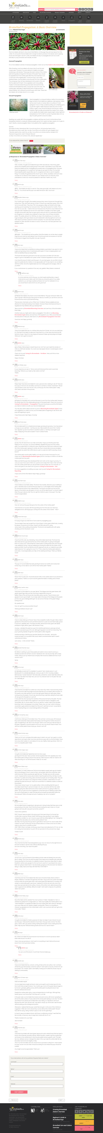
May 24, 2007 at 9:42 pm (21, 382)
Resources (26, 12)
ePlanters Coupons (45, 12)
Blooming (21, 20)
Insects (63, 20)
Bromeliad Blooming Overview (33, 308)
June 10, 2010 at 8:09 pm (21, 876)
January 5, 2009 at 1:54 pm (22, 717)
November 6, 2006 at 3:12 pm (23, 232)
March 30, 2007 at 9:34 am (22, 367)
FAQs (34, 12)
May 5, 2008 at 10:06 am (21, 589)
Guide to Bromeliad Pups (56, 65)
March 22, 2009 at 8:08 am (22, 735)
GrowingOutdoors (55, 21)
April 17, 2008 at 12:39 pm (21, 562)
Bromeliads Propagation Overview (49, 316)
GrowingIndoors (47, 21)
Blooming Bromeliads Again (49, 408)
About (79, 12)
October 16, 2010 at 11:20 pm (26, 950)
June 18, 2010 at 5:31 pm (21, 918)
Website (13, 1084)
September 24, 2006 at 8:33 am (23, 187)
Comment (14, 1061)
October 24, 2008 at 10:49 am (23, 669)
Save (32, 140)
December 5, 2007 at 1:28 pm (23, 519)
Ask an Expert (84, 1122)
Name (13, 1069)
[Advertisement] (65, 3)
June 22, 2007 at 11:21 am (21, 441)
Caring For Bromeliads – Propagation (26, 404)
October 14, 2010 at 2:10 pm (22, 935)
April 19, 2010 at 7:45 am (21, 855)
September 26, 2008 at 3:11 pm (23, 650)
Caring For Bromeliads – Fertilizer (35, 353)
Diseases (38, 20)
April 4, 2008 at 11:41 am (21, 538)
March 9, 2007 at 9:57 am (21, 294)
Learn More (84, 62)
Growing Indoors (57, 1113)
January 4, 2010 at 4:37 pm (22, 841)
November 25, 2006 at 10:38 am (23, 247)
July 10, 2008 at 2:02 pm (21, 618)
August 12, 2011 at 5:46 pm (22, 979)
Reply (16, 180)
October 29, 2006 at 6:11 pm (22, 199)
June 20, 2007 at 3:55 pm (21, 424)
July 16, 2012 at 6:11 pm (21, 1030)
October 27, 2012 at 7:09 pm (25, 275)
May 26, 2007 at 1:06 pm (21, 398)
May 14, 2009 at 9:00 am (21, 752)
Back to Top (85, 1128)
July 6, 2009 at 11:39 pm (21, 803)
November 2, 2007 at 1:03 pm (23, 503)
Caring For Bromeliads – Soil (48, 466)
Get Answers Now (82, 87)
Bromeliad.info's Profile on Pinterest (80, 112)
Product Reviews (60, 12)
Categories (16, 12)
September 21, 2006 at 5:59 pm (23, 163)
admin (19, 343)
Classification (29, 20)
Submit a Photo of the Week (85, 1116)
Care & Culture (13, 21)
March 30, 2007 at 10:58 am (22, 345)
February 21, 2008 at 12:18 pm (22, 483)
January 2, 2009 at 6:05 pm (22, 688)
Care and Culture (57, 1121)
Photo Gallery (80, 21)
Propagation (72, 20)
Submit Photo (83, 105)
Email (12, 1076)
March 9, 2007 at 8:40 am (21, 328)
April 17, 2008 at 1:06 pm (21, 575)
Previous (13, 1100)
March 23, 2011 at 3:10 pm (21, 963)
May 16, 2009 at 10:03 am (21, 768)
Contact (87, 12)
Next (61, 1100)
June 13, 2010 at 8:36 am (21, 898)
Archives (71, 12)
